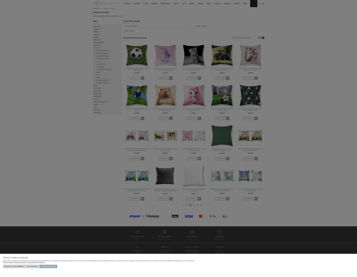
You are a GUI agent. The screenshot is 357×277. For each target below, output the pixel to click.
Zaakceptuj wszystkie (48, 266)
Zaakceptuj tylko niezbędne (13, 266)
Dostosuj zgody (32, 266)
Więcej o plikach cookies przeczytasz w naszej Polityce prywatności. (24, 262)
